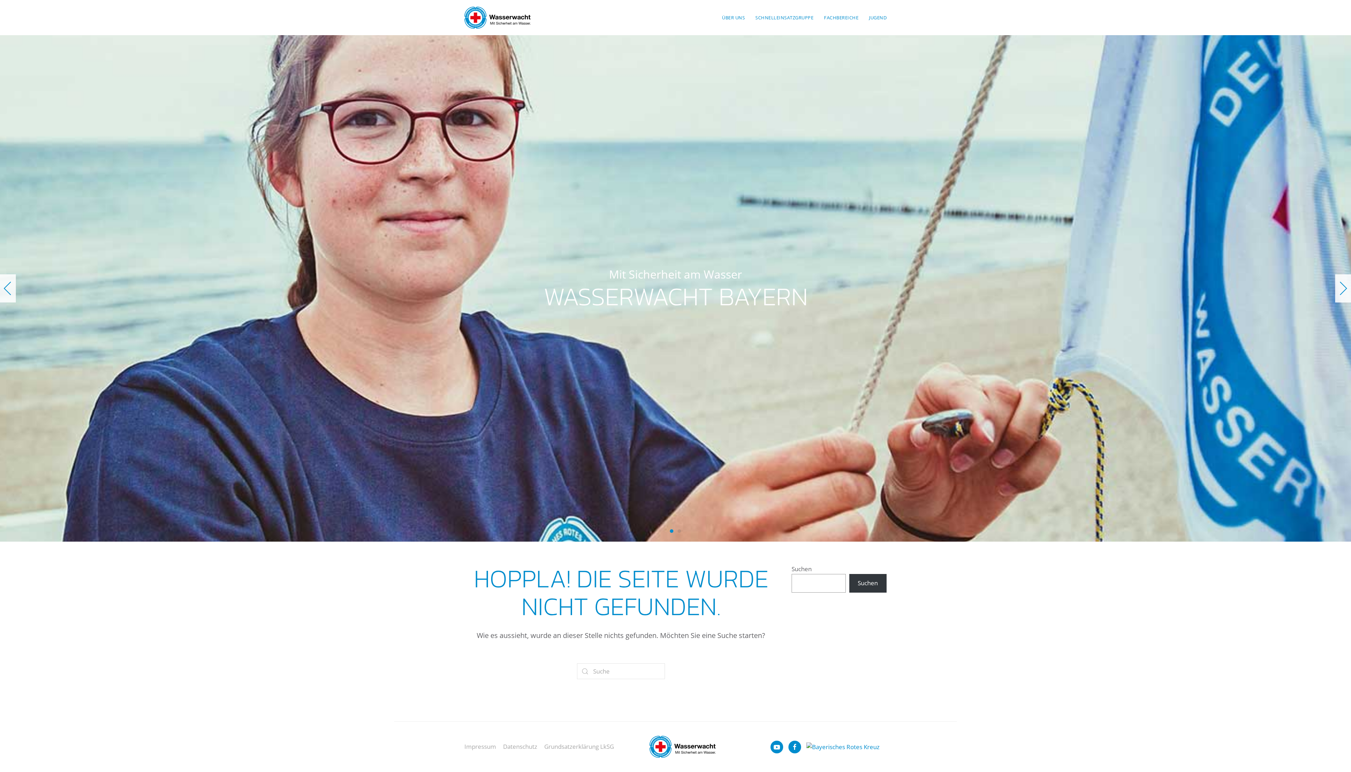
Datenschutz (520, 746)
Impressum (480, 746)
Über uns (733, 17)
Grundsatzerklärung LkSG (579, 746)
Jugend (878, 17)
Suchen (802, 569)
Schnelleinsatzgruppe (784, 17)
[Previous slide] (8, 288)
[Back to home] (497, 17)
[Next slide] (1343, 288)
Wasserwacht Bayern (671, 531)
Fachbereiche (841, 17)
